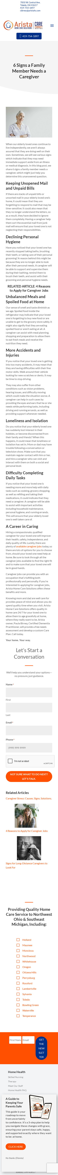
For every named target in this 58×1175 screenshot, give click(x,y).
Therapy (12, 1081)
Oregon (26, 966)
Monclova (28, 950)
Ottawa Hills (29, 972)
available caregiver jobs (29, 546)
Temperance (29, 1015)
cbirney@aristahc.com (30, 10)
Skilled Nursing (15, 1077)
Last (8, 715)
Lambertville (29, 988)
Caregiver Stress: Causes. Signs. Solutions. (29, 798)
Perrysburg (28, 977)
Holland (26, 939)
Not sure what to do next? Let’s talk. (29, 776)
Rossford (27, 983)
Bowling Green (30, 1004)
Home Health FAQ (17, 1090)
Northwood (28, 956)
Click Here (16, 1146)
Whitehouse (29, 961)
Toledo (26, 999)
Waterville (28, 1010)
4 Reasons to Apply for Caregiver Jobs (27, 830)
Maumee (27, 945)
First (8, 699)
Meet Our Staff (15, 1085)
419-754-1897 (27, 8)
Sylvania (27, 994)
